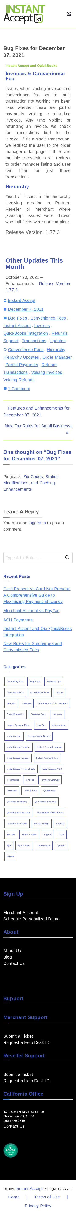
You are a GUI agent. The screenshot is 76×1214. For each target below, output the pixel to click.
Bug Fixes (17, 318)
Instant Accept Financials (49, 747)
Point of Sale (30, 791)
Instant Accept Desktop (18, 747)
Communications (15, 692)
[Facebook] (5, 975)
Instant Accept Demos (39, 736)
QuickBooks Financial (45, 802)
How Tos (41, 725)
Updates (57, 340)
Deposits (11, 703)
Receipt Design (41, 823)
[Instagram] (26, 975)
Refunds (59, 333)
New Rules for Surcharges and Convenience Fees (32, 646)
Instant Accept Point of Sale (21, 769)
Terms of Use (47, 1197)
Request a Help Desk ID (26, 1042)
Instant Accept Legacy (18, 758)
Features (26, 703)
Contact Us (14, 963)
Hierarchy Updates (21, 357)
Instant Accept (21, 300)
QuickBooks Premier (17, 823)
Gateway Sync (38, 714)
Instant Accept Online (47, 758)
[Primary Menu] (69, 14)
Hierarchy (56, 349)
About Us (12, 950)
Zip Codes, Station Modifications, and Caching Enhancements (31, 482)
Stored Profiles (29, 834)
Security (11, 834)
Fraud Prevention (15, 714)
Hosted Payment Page (18, 725)
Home (14, 1197)
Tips (9, 845)
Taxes (61, 834)
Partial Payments (21, 364)
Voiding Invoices (46, 372)
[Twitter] (32, 975)
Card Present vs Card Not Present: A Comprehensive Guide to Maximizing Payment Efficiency (37, 595)
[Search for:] (38, 557)
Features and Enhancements (53, 703)
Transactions (34, 340)
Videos (10, 856)
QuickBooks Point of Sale (50, 812)
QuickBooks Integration (25, 333)
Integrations (13, 780)
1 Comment (19, 388)
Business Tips (54, 681)
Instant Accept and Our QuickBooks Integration (37, 631)
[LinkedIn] (19, 975)
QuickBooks (49, 791)
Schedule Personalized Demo (31, 919)
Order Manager (57, 357)
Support (10, 340)
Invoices (42, 325)
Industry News (59, 725)
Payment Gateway (50, 780)
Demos (59, 692)
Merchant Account (20, 912)
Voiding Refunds (18, 380)
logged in (37, 522)
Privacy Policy (38, 1205)
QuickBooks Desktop (17, 802)
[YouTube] (12, 975)
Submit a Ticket (18, 1036)
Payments (12, 791)
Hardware (57, 714)
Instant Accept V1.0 (52, 769)
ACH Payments (18, 620)
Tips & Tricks (24, 845)
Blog (7, 957)
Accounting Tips (15, 681)
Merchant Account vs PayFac (31, 610)
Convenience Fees (48, 318)
